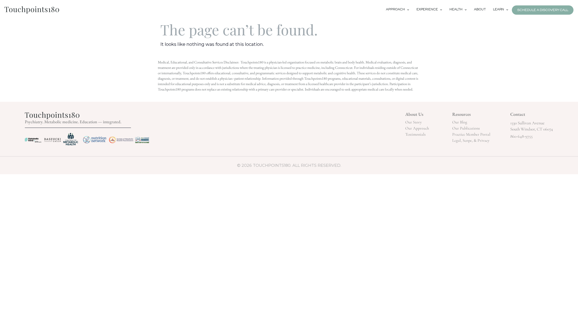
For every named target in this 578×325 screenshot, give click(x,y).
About (480, 10)
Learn (498, 10)
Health (455, 10)
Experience (427, 10)
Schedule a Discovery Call (542, 10)
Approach (395, 10)
